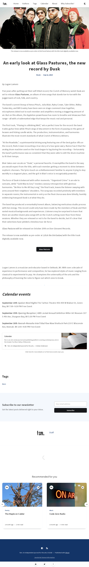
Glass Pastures (44, 249)
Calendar (44, 3)
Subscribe (70, 410)
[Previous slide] (2, 504)
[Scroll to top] (53, 564)
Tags (35, 3)
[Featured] (38, 487)
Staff (51, 432)
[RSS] (47, 548)
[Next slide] (86, 504)
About (54, 3)
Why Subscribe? (67, 3)
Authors (25, 3)
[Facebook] (35, 564)
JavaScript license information (44, 557)
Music (38, 75)
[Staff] (40, 433)
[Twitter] (44, 564)
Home (16, 3)
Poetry (7, 510)
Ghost (67, 553)
